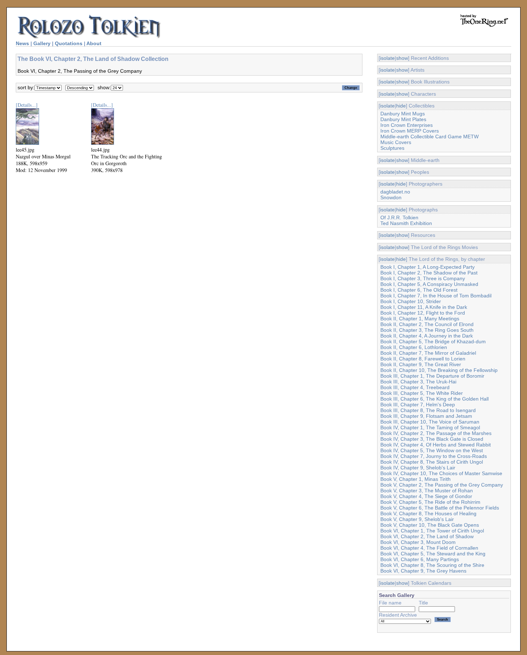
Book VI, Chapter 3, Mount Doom (418, 542)
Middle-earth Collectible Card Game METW (429, 136)
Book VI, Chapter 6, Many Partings (419, 559)
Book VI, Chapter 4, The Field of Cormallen (429, 548)
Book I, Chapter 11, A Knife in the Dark (423, 307)
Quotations (68, 43)
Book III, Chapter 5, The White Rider (421, 393)
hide (401, 106)
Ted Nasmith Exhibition (406, 223)
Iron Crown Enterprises (406, 125)
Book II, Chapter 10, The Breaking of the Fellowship (439, 370)
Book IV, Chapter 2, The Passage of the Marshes (436, 433)
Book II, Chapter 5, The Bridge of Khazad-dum (433, 341)
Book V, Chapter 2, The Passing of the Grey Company (441, 485)
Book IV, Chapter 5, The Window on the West (431, 450)
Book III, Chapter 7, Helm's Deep (417, 404)
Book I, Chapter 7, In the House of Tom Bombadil (436, 295)
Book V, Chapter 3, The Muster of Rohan (426, 490)
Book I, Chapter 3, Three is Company (422, 278)
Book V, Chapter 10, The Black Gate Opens (429, 525)
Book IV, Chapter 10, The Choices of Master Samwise (441, 473)
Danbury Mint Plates (403, 119)
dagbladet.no (395, 192)
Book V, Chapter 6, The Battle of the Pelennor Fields (439, 508)
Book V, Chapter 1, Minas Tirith (415, 479)
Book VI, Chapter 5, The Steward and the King (432, 553)
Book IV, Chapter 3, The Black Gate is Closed (431, 439)
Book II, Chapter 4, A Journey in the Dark (426, 336)
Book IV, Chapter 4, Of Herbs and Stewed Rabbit (435, 445)
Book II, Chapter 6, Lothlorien (413, 347)
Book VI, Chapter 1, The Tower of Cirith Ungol (432, 531)
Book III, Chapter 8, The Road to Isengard (428, 410)
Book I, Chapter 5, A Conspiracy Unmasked (429, 284)
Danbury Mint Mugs (402, 113)
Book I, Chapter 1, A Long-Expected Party (427, 267)
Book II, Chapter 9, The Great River (420, 364)
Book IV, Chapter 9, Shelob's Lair (417, 467)
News (22, 43)
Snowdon (391, 197)
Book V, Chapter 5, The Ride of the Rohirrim (430, 502)
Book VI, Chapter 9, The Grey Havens (423, 571)
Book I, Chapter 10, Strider (410, 301)
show (402, 58)
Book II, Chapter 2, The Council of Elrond (427, 324)
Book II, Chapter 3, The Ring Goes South (427, 330)
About (93, 43)
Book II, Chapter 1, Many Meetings (419, 318)
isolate (387, 58)
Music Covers (395, 142)
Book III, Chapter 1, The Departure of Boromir (432, 376)
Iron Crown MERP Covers (409, 131)
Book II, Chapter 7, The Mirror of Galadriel (428, 353)
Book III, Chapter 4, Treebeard (415, 387)
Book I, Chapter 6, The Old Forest (418, 290)
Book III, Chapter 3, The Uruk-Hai (418, 381)
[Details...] (27, 104)
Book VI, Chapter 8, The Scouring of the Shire (432, 565)
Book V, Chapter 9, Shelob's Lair (417, 519)
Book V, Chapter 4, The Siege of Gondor (426, 496)
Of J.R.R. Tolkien (399, 217)
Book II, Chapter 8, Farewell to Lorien (422, 359)
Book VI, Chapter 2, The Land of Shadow (427, 536)
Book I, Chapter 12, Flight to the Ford (422, 313)
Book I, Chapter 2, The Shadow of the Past (429, 273)
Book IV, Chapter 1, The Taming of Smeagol (430, 427)
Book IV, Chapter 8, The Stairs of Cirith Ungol (431, 462)
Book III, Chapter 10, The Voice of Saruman (429, 422)
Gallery (42, 43)
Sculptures (392, 148)
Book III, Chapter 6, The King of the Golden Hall (434, 399)
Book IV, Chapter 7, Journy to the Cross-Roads (433, 456)
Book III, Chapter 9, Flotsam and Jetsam (426, 416)
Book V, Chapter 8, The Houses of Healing (428, 513)
